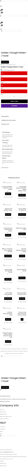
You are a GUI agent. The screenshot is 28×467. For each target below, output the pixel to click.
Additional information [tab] (9, 120)
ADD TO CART (22, 214)
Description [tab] (5, 116)
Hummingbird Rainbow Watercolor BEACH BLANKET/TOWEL (21, 189)
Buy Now (14, 106)
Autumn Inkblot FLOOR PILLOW (22, 209)
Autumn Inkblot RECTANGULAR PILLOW (8, 271)
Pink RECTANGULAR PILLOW (21, 270)
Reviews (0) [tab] (5, 124)
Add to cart (14, 101)
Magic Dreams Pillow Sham (21, 228)
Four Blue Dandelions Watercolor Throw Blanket (7, 188)
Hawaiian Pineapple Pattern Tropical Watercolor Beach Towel (7, 335)
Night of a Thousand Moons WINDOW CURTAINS (7, 250)
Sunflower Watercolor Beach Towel (7, 313)
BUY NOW (8, 193)
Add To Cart (5, 62)
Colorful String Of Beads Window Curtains (8, 229)
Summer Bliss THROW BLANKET (8, 293)
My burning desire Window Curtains (21, 293)
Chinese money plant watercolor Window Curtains (22, 313)
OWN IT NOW (22, 195)
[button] (8, 197)
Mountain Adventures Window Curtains (21, 250)
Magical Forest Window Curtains (8, 209)
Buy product (22, 234)
